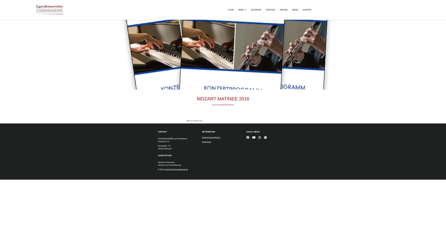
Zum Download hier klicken (223, 105)
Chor (231, 10)
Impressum (206, 142)
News (241, 10)
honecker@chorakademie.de (176, 169)
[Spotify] (265, 137)
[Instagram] (259, 137)
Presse (284, 10)
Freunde (270, 10)
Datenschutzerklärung (211, 138)
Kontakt (307, 10)
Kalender (256, 10)
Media (295, 10)
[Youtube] (254, 137)
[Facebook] (248, 137)
